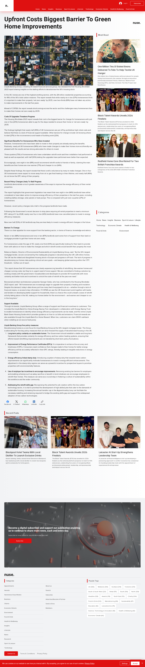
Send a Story (50, 604)
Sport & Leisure (9, 643)
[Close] (142, 663)
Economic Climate (10, 608)
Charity (6, 603)
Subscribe (49, 595)
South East (120, 596)
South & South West (97, 591)
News (6, 634)
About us (49, 586)
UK (92, 587)
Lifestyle (7, 630)
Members (49, 608)
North (135, 591)
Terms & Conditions (27, 653)
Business (7, 599)
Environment (8, 612)
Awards (7, 590)
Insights (7, 626)
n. (6, 6)
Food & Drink (8, 617)
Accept (135, 663)
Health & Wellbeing (11, 621)
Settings (125, 663)
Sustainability (128, 601)
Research (7, 639)
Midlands (103, 587)
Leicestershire (109, 606)
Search (48, 590)
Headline (93, 596)
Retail (114, 591)
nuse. (137, 23)
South (124, 591)
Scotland (117, 587)
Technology (8, 648)
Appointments (9, 586)
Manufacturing (112, 601)
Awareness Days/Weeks (12, 595)
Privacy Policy (42, 653)
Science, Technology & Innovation (102, 611)
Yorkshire (130, 587)
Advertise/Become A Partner (55, 599)
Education (94, 606)
